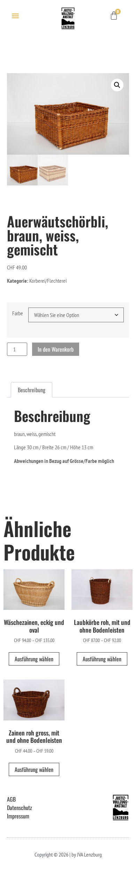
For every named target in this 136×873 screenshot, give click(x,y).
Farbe (17, 313)
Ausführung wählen (34, 659)
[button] (15, 15)
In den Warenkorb (56, 349)
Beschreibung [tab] (31, 390)
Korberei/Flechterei (48, 280)
